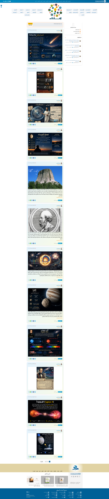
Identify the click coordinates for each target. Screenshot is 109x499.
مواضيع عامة (14, 12)
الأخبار (61, 471)
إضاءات (51, 471)
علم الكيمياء (27, 9)
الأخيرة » (41, 461)
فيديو (37, 471)
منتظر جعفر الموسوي (76, 47)
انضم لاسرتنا (30, 24)
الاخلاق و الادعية (94, 12)
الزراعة (40, 12)
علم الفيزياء (33, 9)
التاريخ (70, 12)
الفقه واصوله (81, 9)
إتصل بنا (34, 471)
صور (39, 471)
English (21, 12)
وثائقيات (54, 471)
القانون (28, 12)
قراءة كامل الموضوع (59, 197)
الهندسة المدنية (27, 14)
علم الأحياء (21, 9)
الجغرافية (34, 12)
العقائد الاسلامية (88, 9)
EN (1, 5)
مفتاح (45, 471)
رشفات (58, 471)
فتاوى (42, 471)
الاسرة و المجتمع (75, 12)
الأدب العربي (81, 12)
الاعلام (82, 14)
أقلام (48, 471)
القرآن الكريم (94, 9)
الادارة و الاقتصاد (39, 9)
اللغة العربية (88, 12)
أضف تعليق (60, 63)
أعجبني (57, 63)
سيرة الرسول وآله (69, 9)
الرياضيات (15, 9)
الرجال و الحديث (75, 9)
